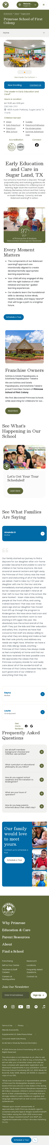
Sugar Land (25, 13)
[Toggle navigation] (44, 5)
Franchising (7, 961)
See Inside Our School (24, 77)
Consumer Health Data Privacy (14, 1039)
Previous (1, 53)
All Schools (8, 13)
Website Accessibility (10, 1030)
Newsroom (32, 961)
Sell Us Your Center (10, 965)
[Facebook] (37, 145)
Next (47, 53)
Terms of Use (7, 1026)
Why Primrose (13, 922)
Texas (16, 13)
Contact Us (35, 85)
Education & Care (16, 929)
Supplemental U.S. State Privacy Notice (17, 1034)
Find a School (13, 951)
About (7, 944)
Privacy (21, 1026)
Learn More (15, 491)
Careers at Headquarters (8, 978)
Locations (31, 965)
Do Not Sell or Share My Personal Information (19, 1043)
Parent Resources (16, 937)
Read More (13, 411)
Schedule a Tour (21, 1140)
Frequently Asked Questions (34, 971)
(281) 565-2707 (11, 106)
